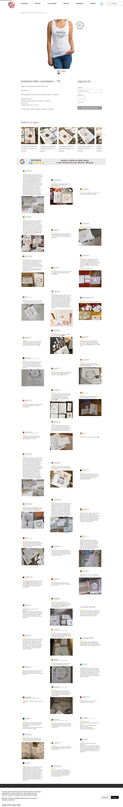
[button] (24, 3)
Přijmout (114, 797)
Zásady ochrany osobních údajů (11, 805)
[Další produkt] (104, 135)
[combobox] (89, 91)
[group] (61, 141)
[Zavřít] (121, 789)
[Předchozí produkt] (18, 135)
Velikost (80, 87)
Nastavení (105, 797)
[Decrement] (79, 98)
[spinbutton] (81, 98)
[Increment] (84, 98)
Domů (23, 13)
